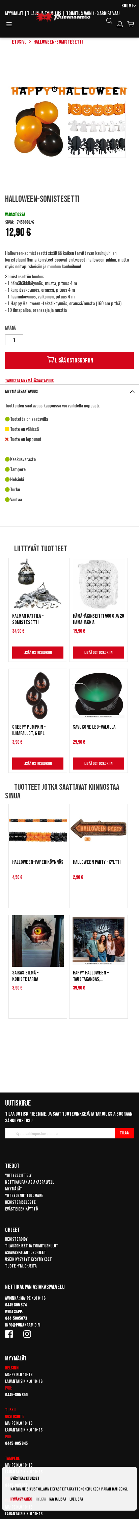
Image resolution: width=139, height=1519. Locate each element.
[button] (128, 6)
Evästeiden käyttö (21, 1209)
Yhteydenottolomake (24, 1195)
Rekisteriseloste (20, 1202)
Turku (10, 1410)
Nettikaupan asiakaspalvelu (29, 1182)
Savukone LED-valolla (94, 727)
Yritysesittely (18, 1175)
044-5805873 (16, 1318)
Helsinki (12, 1368)
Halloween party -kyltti (96, 862)
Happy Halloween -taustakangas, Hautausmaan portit (92, 976)
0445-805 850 (16, 1395)
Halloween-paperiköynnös (37, 862)
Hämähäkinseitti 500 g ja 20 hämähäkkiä (98, 619)
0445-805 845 (16, 1443)
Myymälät (14, 13)
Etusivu (19, 42)
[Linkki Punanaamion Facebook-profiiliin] (10, 1334)
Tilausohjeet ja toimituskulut (31, 1246)
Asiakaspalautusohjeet (25, 1252)
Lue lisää (76, 1499)
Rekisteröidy (16, 1239)
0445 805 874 (16, 1305)
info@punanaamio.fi (22, 1325)
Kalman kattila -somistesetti (28, 619)
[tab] (69, 391)
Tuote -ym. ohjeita (21, 1266)
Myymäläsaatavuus (21, 391)
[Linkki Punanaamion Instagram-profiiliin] (28, 1334)
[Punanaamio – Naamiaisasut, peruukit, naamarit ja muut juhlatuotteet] (63, 17)
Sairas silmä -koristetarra (25, 976)
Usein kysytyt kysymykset (28, 1259)
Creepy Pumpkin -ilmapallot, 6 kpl (29, 730)
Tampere (12, 1458)
